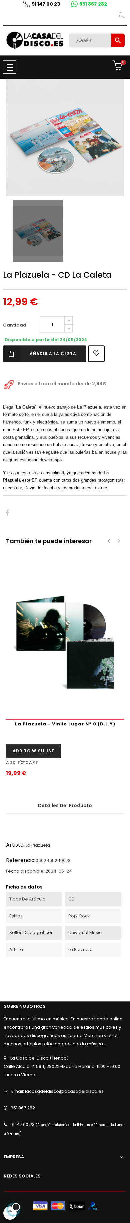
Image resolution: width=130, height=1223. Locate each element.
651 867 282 (93, 4)
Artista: (15, 845)
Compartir (7, 513)
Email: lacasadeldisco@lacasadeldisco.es (57, 1091)
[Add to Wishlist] (96, 353)
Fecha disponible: (25, 871)
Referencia (20, 860)
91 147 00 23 (46, 4)
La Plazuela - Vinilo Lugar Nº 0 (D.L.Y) (65, 724)
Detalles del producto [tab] (65, 805)
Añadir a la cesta (53, 353)
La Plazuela (38, 845)
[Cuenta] (120, 16)
